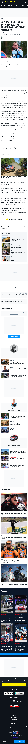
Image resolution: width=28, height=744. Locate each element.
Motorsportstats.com (14, 717)
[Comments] (25, 37)
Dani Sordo (21, 107)
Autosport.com (14, 715)
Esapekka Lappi (5, 61)
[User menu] (25, 2)
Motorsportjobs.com (14, 713)
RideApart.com (14, 719)
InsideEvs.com (14, 708)
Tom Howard (6, 36)
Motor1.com (14, 710)
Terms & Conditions (7, 739)
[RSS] (21, 701)
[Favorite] (21, 37)
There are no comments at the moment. (14, 313)
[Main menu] (2, 2)
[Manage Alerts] (15, 287)
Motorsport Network (11, 741)
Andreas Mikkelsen (11, 107)
